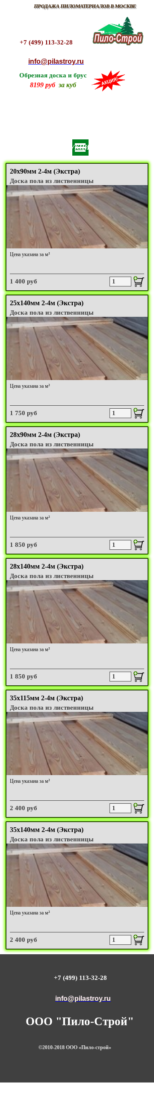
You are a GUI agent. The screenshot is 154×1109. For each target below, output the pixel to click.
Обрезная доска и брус (53, 75)
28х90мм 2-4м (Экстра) (45, 434)
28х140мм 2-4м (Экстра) (46, 566)
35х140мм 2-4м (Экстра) (46, 829)
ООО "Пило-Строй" (80, 1021)
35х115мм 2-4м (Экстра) (46, 698)
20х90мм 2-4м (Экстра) (45, 171)
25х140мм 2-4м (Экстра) (46, 303)
